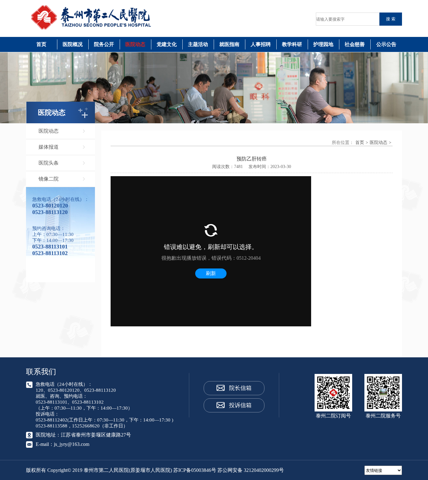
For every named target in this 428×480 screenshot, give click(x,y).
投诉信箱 (240, 405)
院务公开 (104, 44)
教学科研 (292, 44)
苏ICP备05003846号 (194, 470)
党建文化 (167, 44)
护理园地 (323, 44)
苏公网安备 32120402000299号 (250, 470)
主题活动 (198, 44)
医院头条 (49, 163)
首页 (41, 44)
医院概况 (73, 44)
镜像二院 (49, 178)
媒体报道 (49, 147)
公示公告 (386, 44)
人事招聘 (261, 44)
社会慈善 (355, 44)
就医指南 (229, 44)
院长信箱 (240, 388)
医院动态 (135, 44)
